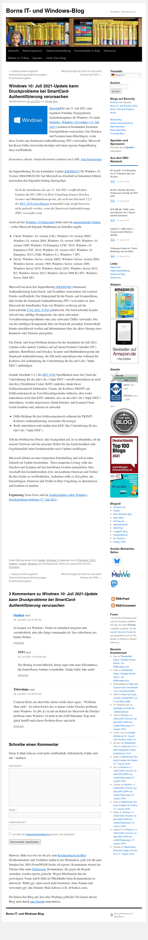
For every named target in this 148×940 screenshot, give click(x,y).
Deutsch (119, 75)
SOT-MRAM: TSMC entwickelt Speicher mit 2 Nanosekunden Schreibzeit (123, 212)
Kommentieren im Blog (87, 50)
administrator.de (120, 524)
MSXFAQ (118, 527)
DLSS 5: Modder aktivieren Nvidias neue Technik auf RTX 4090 (124, 192)
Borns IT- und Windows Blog (124, 105)
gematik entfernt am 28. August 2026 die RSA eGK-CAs (124, 736)
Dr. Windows (119, 538)
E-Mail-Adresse (18, 822)
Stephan (18, 615)
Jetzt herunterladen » (93, 159)
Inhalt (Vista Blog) (56, 58)
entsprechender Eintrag (87, 222)
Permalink (14, 567)
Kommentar (16, 765)
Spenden (37, 58)
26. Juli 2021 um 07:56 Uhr (27, 619)
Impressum (115, 267)
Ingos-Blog (118, 517)
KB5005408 (63, 287)
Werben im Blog (117, 273)
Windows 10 (52, 560)
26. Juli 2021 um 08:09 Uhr (32, 656)
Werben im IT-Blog (18, 58)
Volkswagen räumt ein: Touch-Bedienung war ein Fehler (124, 250)
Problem (13, 563)
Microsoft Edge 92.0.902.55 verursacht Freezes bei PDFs (81, 72)
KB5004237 (72, 171)
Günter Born (51, 101)
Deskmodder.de (120, 534)
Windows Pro (119, 507)
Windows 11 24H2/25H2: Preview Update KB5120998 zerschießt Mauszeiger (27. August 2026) (125, 721)
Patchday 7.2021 (87, 560)
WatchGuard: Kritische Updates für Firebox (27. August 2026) (125, 760)
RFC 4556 (49, 375)
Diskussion (110, 50)
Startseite (13, 50)
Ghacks (116, 510)
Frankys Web (119, 541)
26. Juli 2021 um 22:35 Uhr (27, 693)
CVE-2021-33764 (38, 310)
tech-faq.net (118, 520)
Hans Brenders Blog (122, 513)
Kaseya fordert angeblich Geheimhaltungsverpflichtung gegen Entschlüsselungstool (28, 74)
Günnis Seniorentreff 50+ (122, 122)
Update (41, 560)
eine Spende (37, 901)
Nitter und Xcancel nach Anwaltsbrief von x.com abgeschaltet (125, 687)
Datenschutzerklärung (58, 50)
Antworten (18, 642)
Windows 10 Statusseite (40, 222)
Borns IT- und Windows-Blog (45, 10)
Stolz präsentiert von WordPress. (123, 915)
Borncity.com (116, 102)
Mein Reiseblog (117, 126)
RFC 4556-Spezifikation (34, 203)
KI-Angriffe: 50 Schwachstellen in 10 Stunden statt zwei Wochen (123, 173)
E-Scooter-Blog (117, 133)
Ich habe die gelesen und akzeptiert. (44, 834)
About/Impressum (32, 50)
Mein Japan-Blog (118, 129)
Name (13, 809)
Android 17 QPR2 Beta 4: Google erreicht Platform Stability (122, 231)
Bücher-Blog (116, 119)
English (55, 108)
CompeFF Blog (120, 531)
